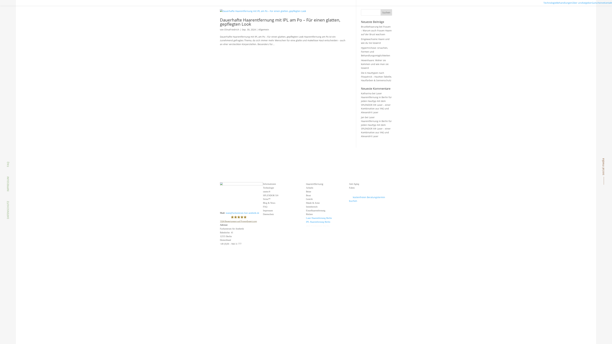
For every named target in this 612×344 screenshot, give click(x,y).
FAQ (8, 164)
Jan (362, 117)
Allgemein (263, 29)
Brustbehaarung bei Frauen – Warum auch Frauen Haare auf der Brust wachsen (376, 30)
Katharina (366, 93)
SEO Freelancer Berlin (317, 225)
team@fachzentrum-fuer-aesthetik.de (242, 213)
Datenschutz (8, 210)
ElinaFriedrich (231, 29)
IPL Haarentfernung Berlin (318, 222)
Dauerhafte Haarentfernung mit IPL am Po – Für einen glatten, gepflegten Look (280, 22)
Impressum (8, 183)
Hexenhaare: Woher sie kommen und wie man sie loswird (375, 64)
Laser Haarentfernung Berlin (319, 218)
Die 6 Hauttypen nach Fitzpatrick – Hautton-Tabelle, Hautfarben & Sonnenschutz (376, 76)
